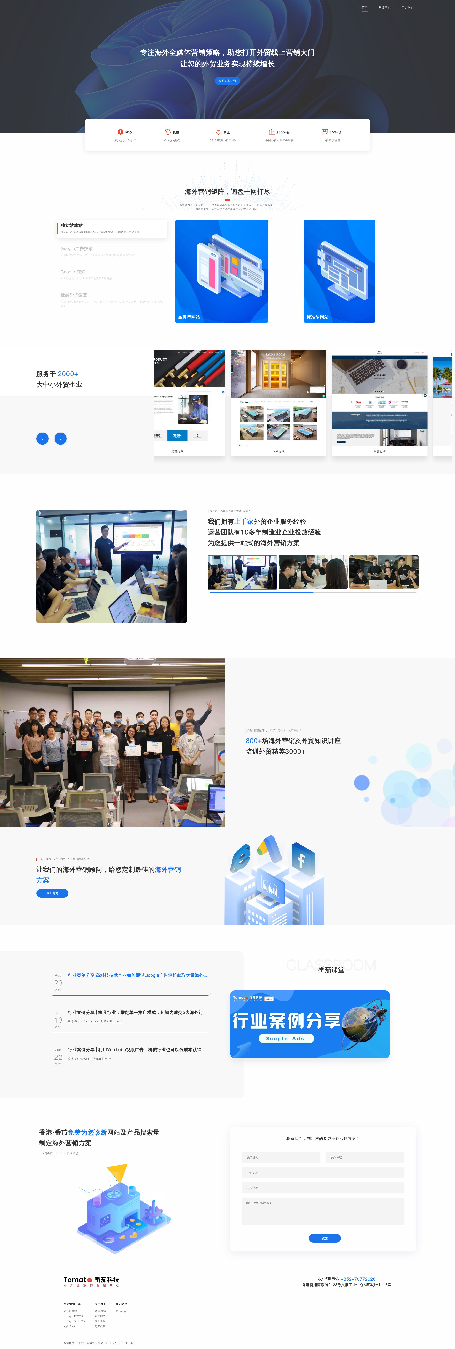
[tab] (112, 229)
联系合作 (100, 1321)
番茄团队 (100, 1316)
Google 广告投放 (74, 1316)
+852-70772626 (358, 1279)
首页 (365, 7)
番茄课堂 (121, 1311)
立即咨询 (52, 893)
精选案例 (385, 7)
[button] (42, 439)
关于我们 (408, 7)
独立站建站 (70, 1311)
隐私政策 (100, 1326)
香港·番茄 (101, 1311)
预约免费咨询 (227, 81)
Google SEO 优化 (75, 1321)
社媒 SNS (69, 1326)
